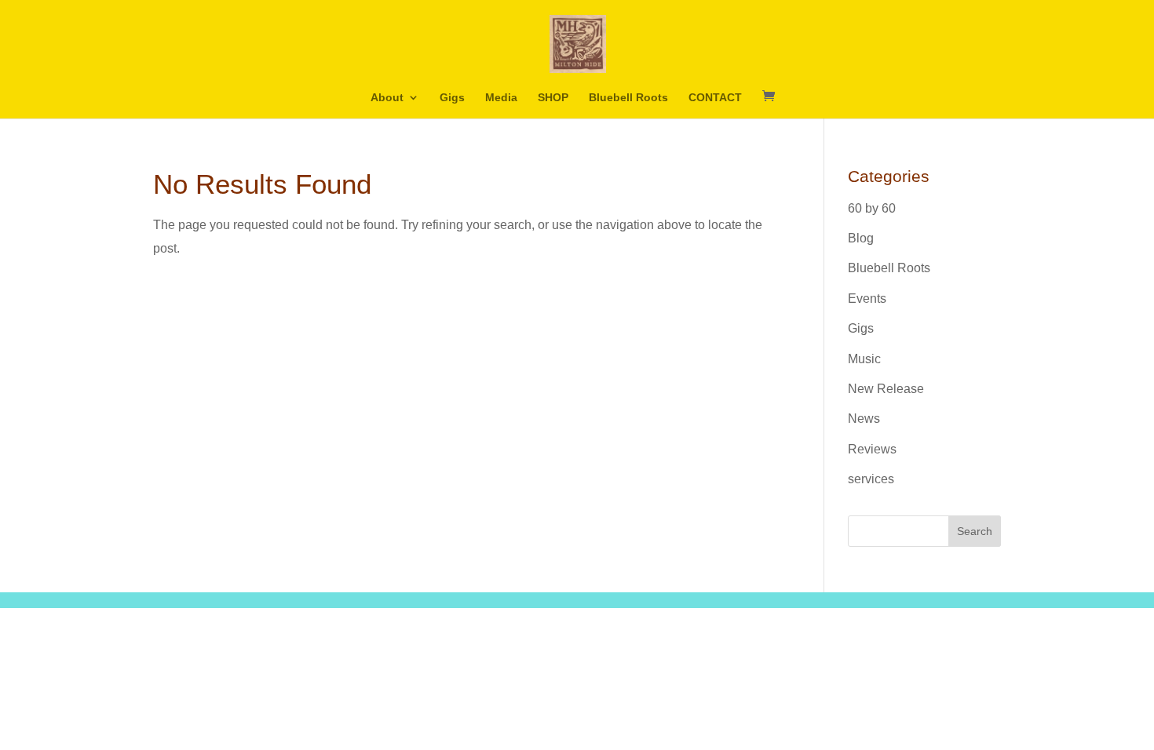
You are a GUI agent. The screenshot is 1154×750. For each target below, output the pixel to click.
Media (501, 98)
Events (867, 298)
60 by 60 (872, 208)
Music (864, 359)
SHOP (553, 98)
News (864, 418)
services (871, 479)
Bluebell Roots (628, 98)
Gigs (452, 98)
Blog (861, 238)
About (387, 98)
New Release (886, 388)
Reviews (872, 449)
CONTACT (715, 98)
